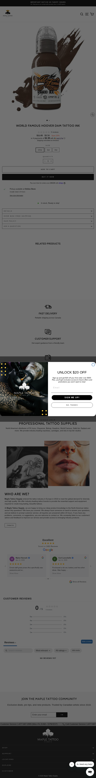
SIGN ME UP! (71, 397)
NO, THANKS (72, 405)
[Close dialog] (93, 364)
